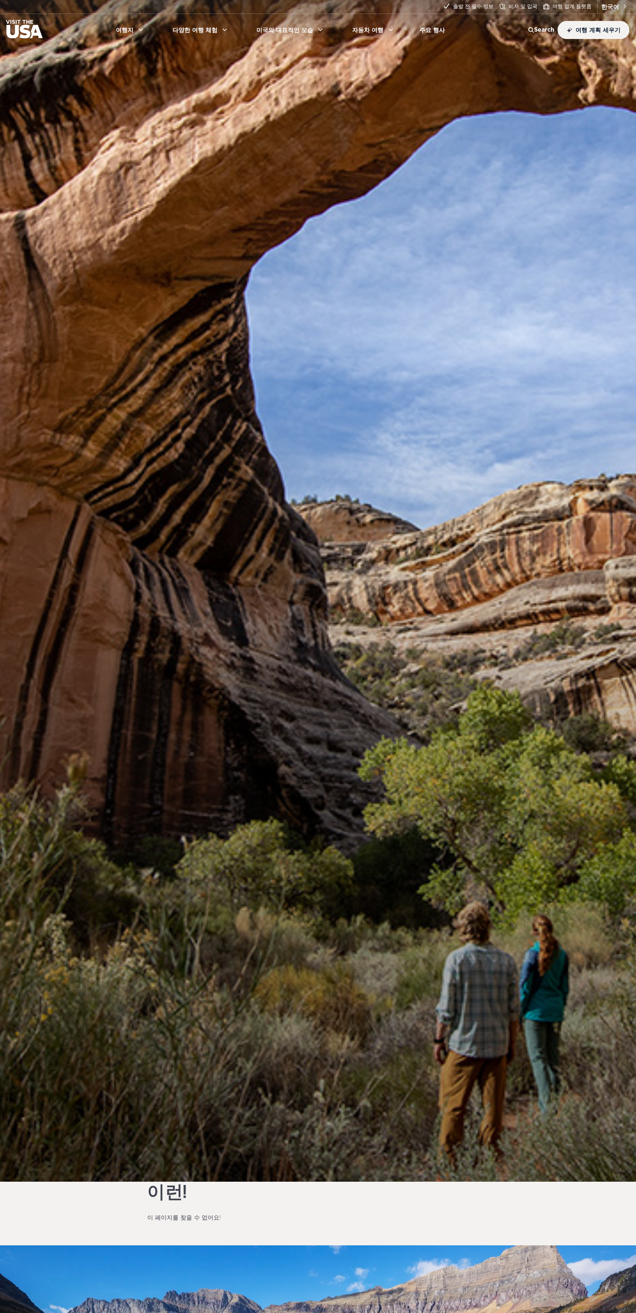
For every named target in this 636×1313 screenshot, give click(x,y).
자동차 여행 (368, 30)
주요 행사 (435, 30)
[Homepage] (24, 36)
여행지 (125, 30)
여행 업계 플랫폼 (571, 6)
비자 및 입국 (523, 6)
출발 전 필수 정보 (473, 6)
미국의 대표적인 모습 (285, 30)
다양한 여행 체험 (195, 30)
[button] (613, 7)
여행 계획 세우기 (598, 30)
